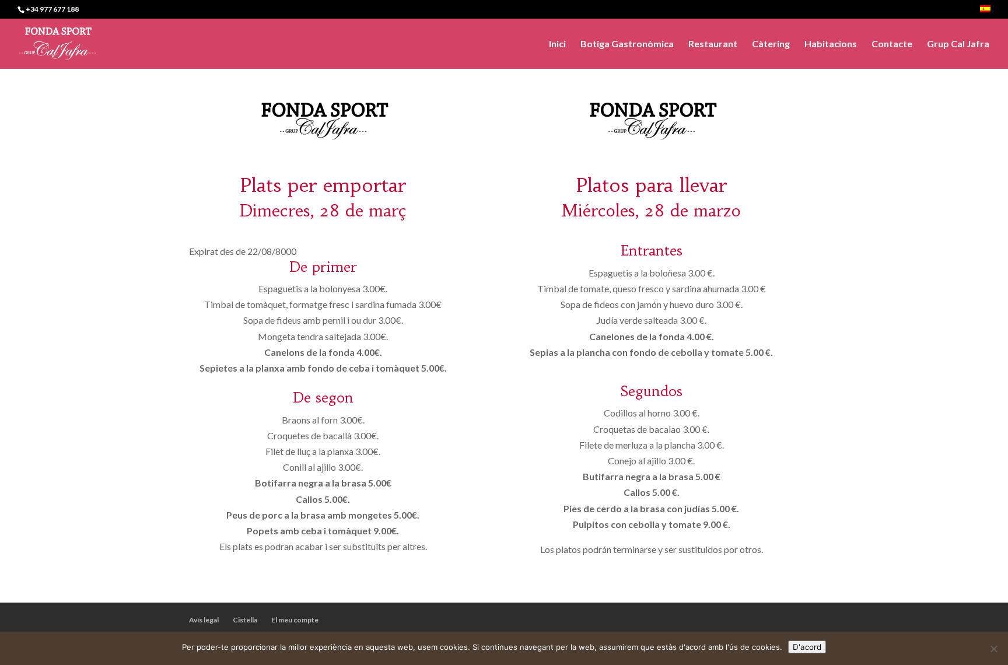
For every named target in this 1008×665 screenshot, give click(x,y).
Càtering (771, 44)
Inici (557, 44)
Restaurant (712, 44)
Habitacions (830, 44)
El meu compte (294, 619)
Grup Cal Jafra (958, 44)
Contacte (892, 44)
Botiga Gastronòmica (627, 44)
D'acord (807, 647)
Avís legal (204, 619)
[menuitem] (985, 12)
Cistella (245, 619)
